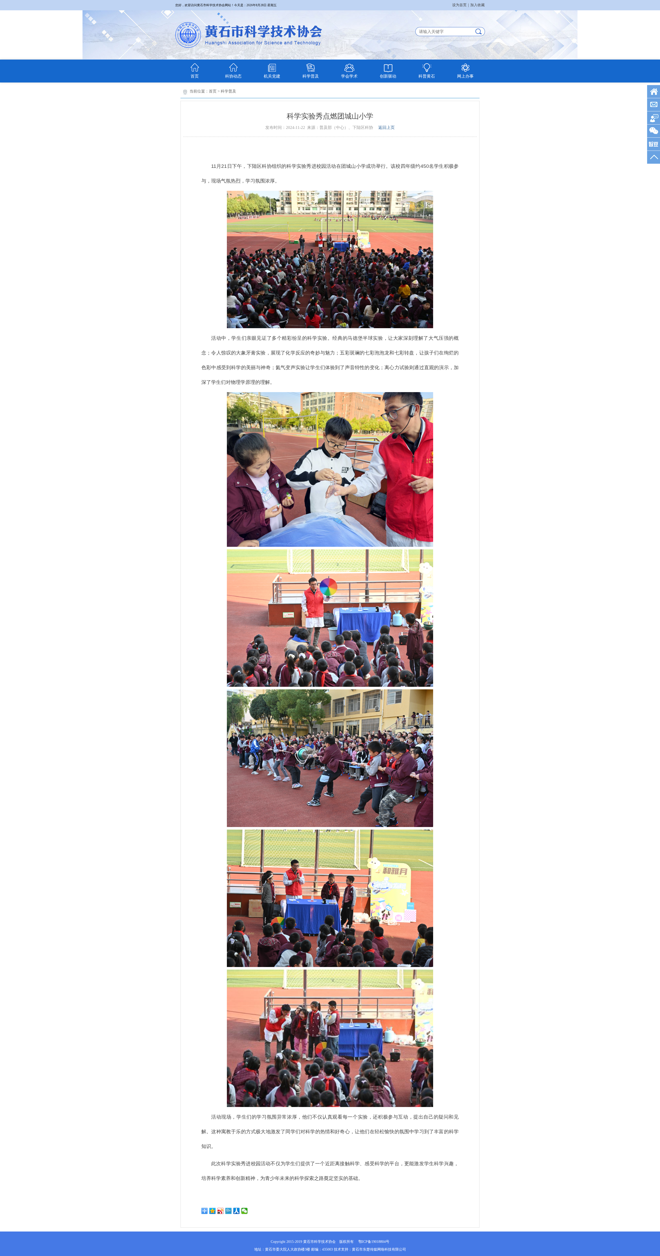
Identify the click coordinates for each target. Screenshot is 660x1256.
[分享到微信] (244, 1211)
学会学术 (349, 76)
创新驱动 (388, 76)
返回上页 (386, 127)
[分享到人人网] (236, 1211)
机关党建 (272, 76)
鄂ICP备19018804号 (373, 1242)
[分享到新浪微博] (220, 1211)
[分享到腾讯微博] (228, 1211)
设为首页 (459, 5)
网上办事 (465, 76)
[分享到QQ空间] (212, 1211)
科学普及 (310, 76)
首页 (195, 76)
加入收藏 (477, 5)
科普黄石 (426, 76)
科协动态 (233, 76)
